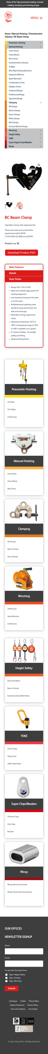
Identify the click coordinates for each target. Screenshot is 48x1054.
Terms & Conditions (18, 1009)
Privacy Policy (34, 1001)
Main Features (16, 267)
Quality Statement (17, 1005)
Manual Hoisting (19, 34)
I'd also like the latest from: (16, 970)
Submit (11, 988)
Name (7, 945)
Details (12, 273)
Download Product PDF (21, 252)
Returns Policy (32, 1005)
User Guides (32, 1009)
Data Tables (15, 279)
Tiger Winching (15, 981)
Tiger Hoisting (15, 978)
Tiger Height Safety (17, 975)
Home (7, 34)
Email (8, 958)
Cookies (23, 1001)
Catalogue (13, 1001)
